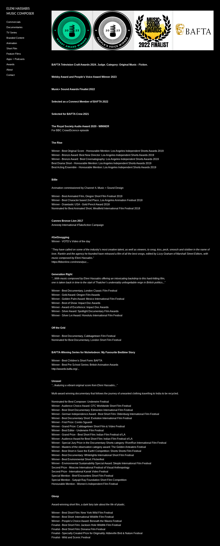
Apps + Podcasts (15, 59)
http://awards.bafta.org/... (65, 369)
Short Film (11, 48)
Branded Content (15, 37)
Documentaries (14, 27)
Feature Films (13, 53)
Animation (11, 43)
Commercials (13, 22)
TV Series (11, 32)
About (9, 69)
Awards (10, 64)
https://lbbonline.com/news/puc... (70, 262)
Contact (10, 75)
